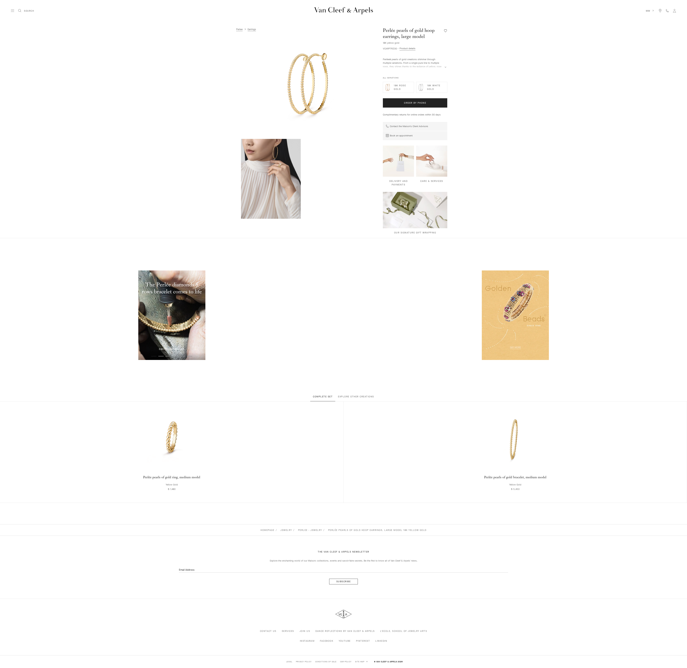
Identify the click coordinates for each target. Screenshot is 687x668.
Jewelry (286, 530)
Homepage (267, 530)
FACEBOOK (326, 640)
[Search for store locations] (660, 11)
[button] (308, 84)
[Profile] (674, 11)
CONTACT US (268, 631)
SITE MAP (360, 661)
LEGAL (289, 661)
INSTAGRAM (307, 640)
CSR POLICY (346, 661)
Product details (407, 48)
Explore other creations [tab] (356, 396)
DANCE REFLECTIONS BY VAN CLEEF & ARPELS (345, 631)
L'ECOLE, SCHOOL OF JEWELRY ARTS (403, 631)
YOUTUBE (345, 640)
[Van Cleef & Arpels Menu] (12, 10)
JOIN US (304, 631)
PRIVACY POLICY (304, 661)
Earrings (252, 29)
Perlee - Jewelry (310, 530)
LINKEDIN (381, 640)
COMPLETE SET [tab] (323, 396)
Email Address (186, 570)
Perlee (239, 29)
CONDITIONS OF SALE (326, 661)
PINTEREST (363, 640)
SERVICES (288, 631)
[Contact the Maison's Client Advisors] (667, 11)
